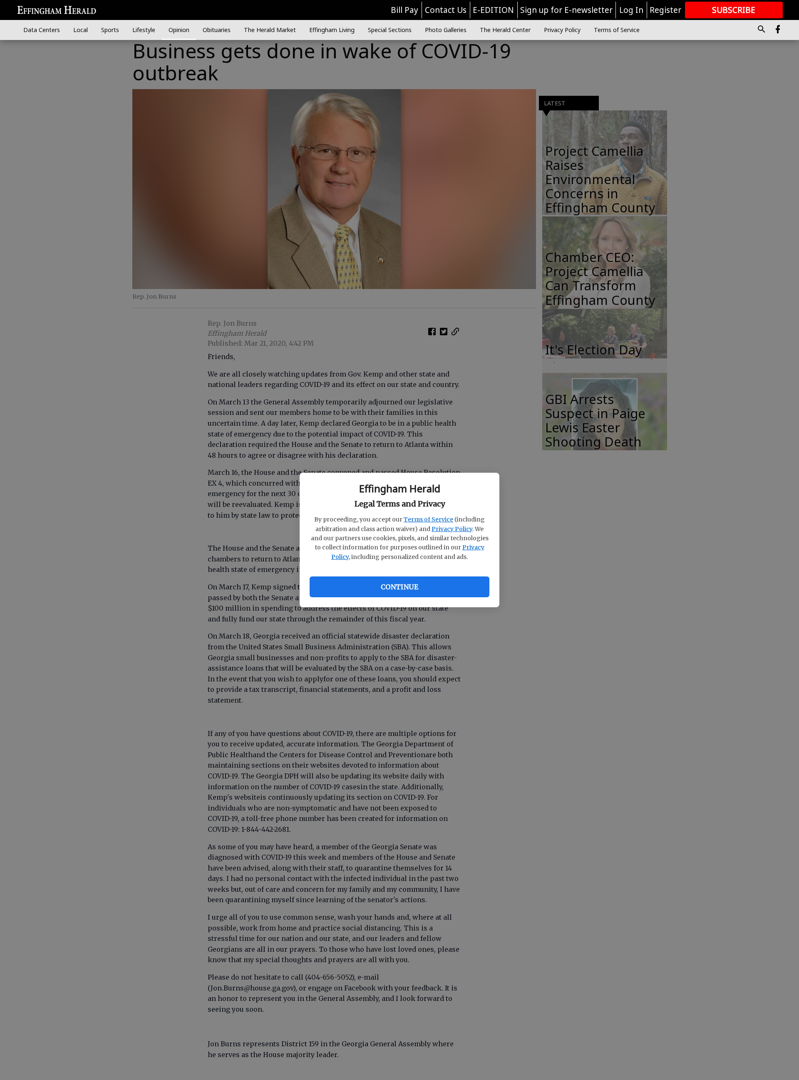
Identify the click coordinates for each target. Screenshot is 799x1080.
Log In (631, 10)
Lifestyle (143, 30)
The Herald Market (270, 30)
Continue (399, 587)
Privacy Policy (452, 529)
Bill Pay (404, 10)
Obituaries (217, 30)
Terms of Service (428, 519)
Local (80, 30)
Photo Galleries (445, 30)
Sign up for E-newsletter (566, 10)
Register (665, 10)
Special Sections (390, 30)
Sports (110, 30)
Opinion (179, 30)
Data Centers (41, 30)
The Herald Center (505, 30)
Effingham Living (332, 30)
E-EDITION (493, 10)
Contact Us (445, 10)
